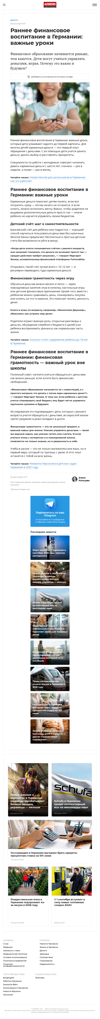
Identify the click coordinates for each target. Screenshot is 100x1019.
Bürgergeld (8, 978)
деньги (28, 482)
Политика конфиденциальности (14, 965)
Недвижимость (47, 964)
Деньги (14, 20)
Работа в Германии (12, 981)
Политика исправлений (14, 961)
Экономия (8, 995)
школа (62, 482)
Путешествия (46, 957)
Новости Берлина (11, 991)
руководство (52, 482)
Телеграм (39, 978)
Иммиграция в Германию (15, 988)
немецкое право (39, 482)
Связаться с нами (11, 950)
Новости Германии (49, 944)
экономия (14, 485)
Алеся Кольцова (84, 479)
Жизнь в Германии (49, 947)
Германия (19, 482)
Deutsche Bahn (10, 984)
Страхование (46, 961)
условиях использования (61, 1012)
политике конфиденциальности (41, 1012)
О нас (6, 944)
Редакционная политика (15, 954)
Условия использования (15, 957)
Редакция (8, 947)
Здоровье (44, 954)
